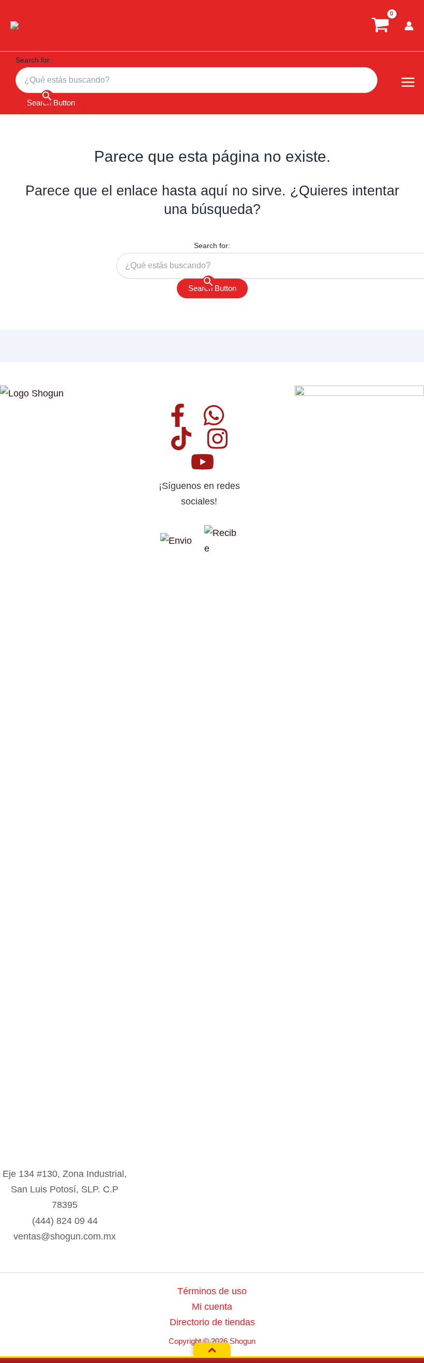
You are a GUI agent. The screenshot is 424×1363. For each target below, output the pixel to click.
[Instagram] (217, 438)
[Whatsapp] (213, 415)
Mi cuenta (212, 1306)
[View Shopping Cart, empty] (380, 25)
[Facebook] (177, 415)
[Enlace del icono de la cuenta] (409, 25)
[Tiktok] (181, 438)
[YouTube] (202, 461)
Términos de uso (212, 1290)
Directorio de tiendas (212, 1321)
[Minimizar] (212, 1350)
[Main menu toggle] (407, 82)
